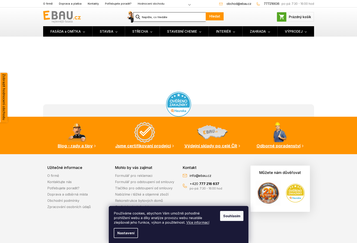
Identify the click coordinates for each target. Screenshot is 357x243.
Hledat (214, 16)
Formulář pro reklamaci (133, 176)
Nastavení (125, 233)
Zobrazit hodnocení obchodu (4, 97)
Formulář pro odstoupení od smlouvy (144, 182)
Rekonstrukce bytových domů (139, 200)
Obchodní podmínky (63, 200)
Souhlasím (231, 216)
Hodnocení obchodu (151, 3)
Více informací (197, 222)
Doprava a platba (70, 3)
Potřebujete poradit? (118, 3)
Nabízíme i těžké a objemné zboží (142, 194)
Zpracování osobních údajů (69, 207)
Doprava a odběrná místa (67, 194)
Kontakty (93, 3)
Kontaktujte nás (59, 182)
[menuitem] (68, 31)
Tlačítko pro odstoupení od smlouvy (144, 188)
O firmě (48, 3)
